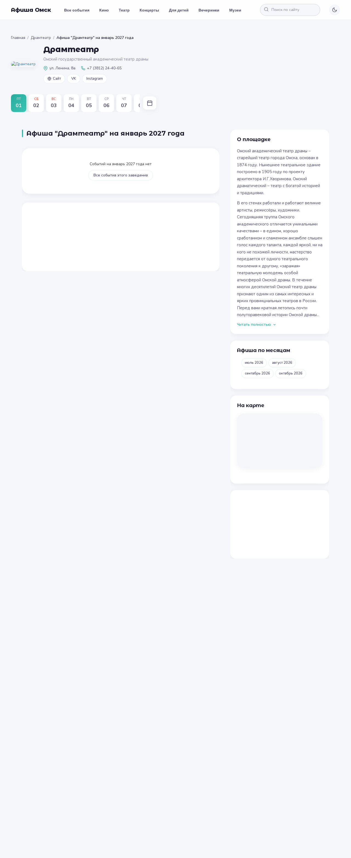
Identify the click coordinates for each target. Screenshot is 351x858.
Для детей (179, 10)
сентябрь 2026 (257, 373)
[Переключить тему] (334, 9)
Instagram (94, 78)
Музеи (235, 10)
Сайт (57, 78)
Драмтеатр (41, 37)
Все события (76, 10)
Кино (104, 10)
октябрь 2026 (290, 373)
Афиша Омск (31, 10)
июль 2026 (254, 362)
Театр (124, 10)
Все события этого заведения (121, 175)
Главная (18, 37)
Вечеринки (209, 10)
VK (73, 78)
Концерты (149, 10)
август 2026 (282, 362)
